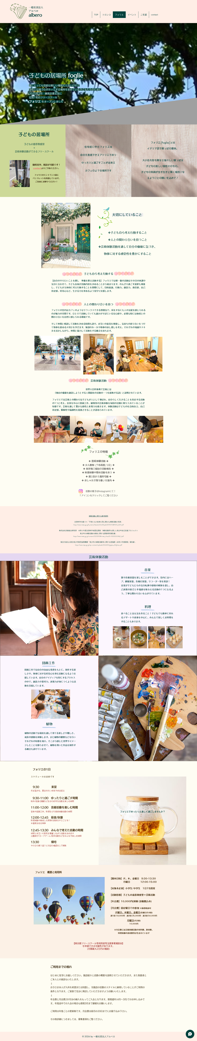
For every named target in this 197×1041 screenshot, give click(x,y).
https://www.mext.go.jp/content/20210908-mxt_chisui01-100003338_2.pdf (98, 536)
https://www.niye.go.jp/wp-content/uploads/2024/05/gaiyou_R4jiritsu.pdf (98, 545)
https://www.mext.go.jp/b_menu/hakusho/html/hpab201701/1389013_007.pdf (98, 525)
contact (37, 168)
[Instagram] (80, 491)
